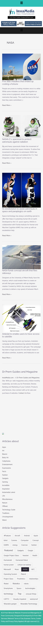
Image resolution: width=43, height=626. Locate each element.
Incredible (5, 485)
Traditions (5, 513)
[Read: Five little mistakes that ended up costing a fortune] (21, 67)
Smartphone (8, 588)
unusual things (31, 594)
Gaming (5, 482)
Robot (6, 584)
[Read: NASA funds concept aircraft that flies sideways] (21, 257)
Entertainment (7, 464)
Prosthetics (21, 579)
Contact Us (22, 393)
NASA (25, 569)
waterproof (34, 599)
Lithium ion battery (24, 565)
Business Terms (29, 618)
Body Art (5, 457)
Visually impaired (19, 599)
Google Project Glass (11, 555)
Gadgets (5, 478)
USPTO (6, 599)
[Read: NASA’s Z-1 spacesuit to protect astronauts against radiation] (21, 126)
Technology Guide (8, 510)
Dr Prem (5, 613)
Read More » (6, 105)
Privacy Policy (13, 621)
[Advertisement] (18, 413)
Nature (4, 503)
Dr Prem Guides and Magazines (28, 378)
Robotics (16, 584)
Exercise (25, 545)
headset (26, 555)
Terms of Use (19, 618)
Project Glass (8, 579)
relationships (33, 579)
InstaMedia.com (8, 378)
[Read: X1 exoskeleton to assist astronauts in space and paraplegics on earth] (21, 190)
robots (26, 584)
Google (30, 550)
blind (5, 540)
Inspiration (6, 489)
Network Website (14, 613)
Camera (14, 540)
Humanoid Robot (22, 560)
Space (19, 588)
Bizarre (4, 454)
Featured (8, 550)
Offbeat (5, 506)
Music (17, 569)
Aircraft (17, 536)
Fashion (5, 475)
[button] (21, 3)
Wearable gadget (10, 604)
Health (34, 555)
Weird (4, 520)
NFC (33, 569)
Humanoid (8, 560)
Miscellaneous (7, 499)
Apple (36, 536)
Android (27, 536)
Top (19, 593)
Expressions (6, 468)
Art (3, 450)
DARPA (6, 545)
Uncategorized (7, 517)
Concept (36, 540)
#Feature (7, 536)
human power (9, 565)
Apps (4, 447)
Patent (23, 574)
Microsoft (7, 569)
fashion (34, 545)
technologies (30, 588)
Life (3, 496)
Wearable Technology (28, 604)
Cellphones (6, 461)
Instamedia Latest (8, 492)
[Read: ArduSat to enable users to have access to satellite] (21, 318)
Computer (25, 540)
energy (15, 545)
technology (8, 594)
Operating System (10, 574)
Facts (4, 471)
